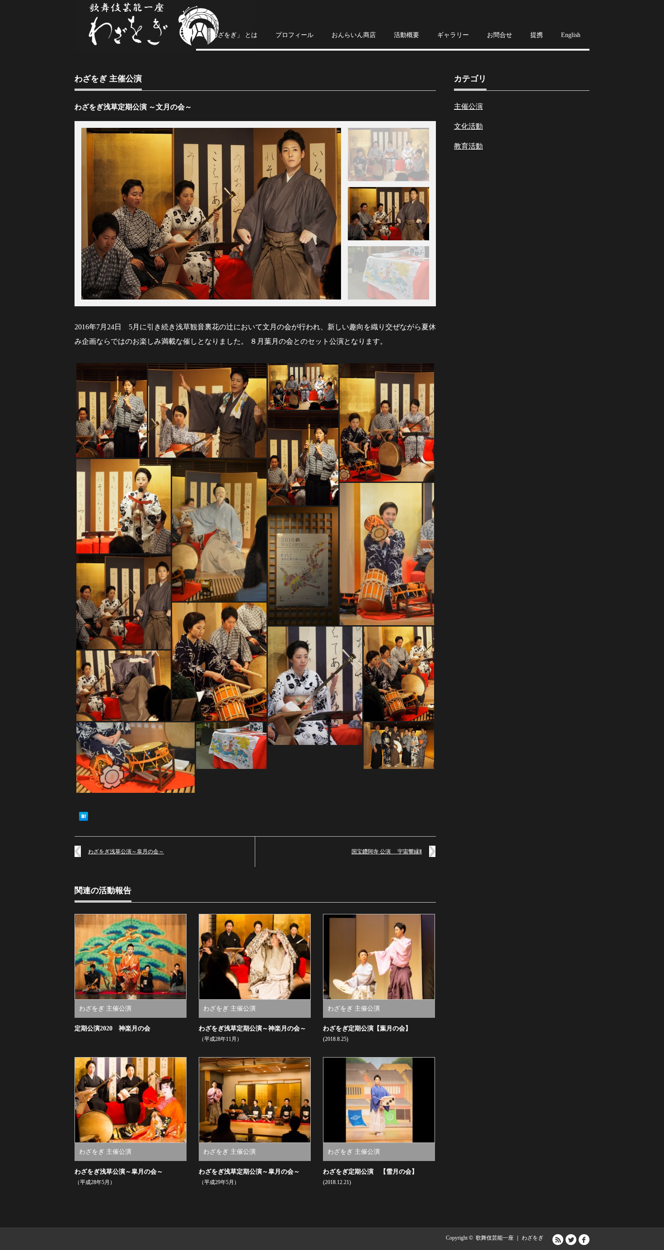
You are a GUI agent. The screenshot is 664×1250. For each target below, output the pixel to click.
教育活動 (468, 146)
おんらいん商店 (354, 35)
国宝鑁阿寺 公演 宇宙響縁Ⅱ (386, 851)
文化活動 (468, 126)
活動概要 (406, 35)
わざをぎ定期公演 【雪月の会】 (370, 1171)
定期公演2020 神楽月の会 (112, 1028)
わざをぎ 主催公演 (108, 78)
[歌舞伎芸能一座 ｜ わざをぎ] (165, 25)
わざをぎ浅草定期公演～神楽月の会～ (252, 1028)
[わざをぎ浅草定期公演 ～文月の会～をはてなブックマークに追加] (83, 818)
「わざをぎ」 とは (231, 35)
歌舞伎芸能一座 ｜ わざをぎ (509, 1238)
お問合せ (499, 35)
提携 (536, 35)
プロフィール (294, 35)
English (570, 35)
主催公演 (468, 106)
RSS (557, 1239)
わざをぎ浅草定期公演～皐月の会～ (249, 1171)
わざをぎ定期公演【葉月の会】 (367, 1028)
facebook (584, 1239)
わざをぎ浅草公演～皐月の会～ (126, 851)
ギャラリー (453, 35)
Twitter (571, 1239)
